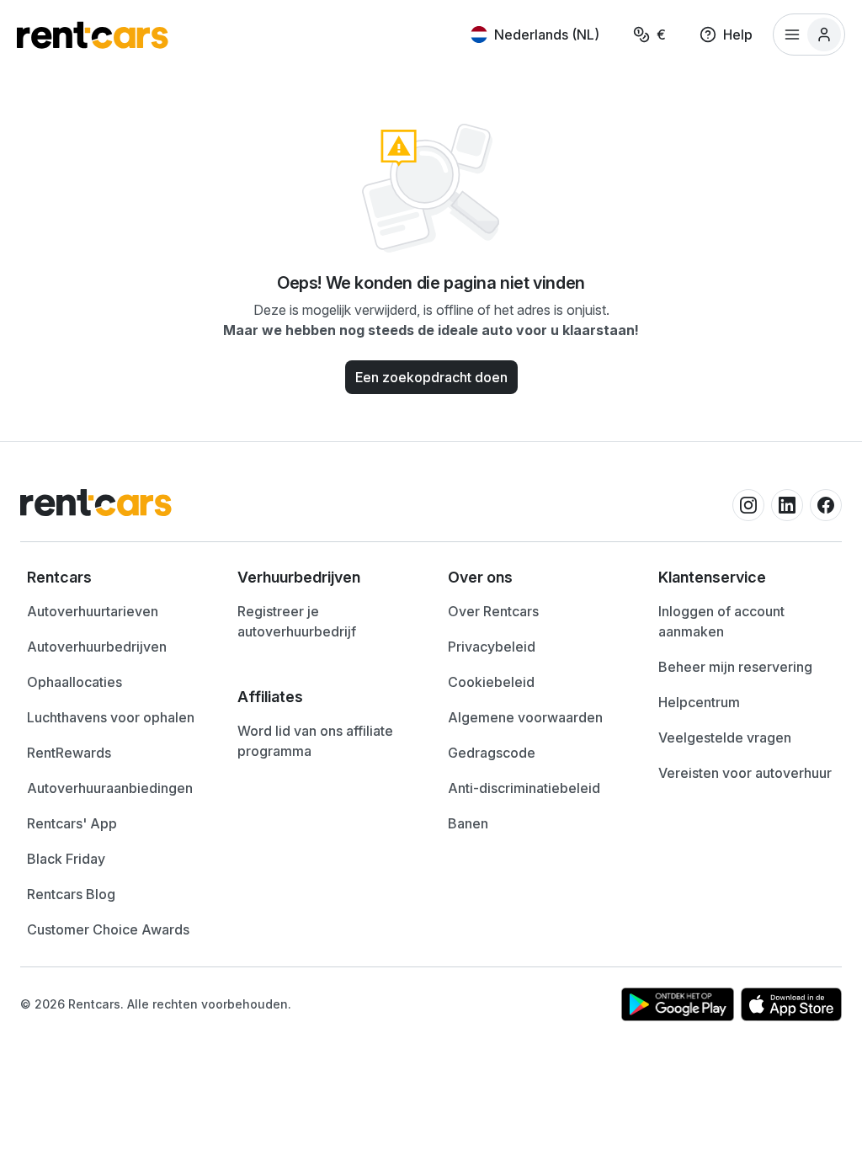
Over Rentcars (493, 611)
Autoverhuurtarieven (92, 611)
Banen (468, 823)
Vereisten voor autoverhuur (745, 772)
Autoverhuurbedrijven (97, 646)
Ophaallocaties (74, 681)
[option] (115, 577)
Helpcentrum (699, 702)
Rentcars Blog (71, 894)
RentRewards (69, 752)
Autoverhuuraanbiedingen (110, 788)
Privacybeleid (491, 646)
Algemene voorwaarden (525, 717)
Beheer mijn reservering (735, 666)
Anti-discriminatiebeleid (524, 788)
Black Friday (66, 858)
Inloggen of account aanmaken (721, 621)
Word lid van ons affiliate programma (315, 740)
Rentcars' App (72, 823)
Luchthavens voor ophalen (110, 717)
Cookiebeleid (491, 681)
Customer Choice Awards (108, 929)
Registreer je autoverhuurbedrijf (296, 621)
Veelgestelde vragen (724, 737)
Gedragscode (491, 752)
